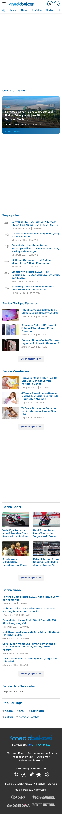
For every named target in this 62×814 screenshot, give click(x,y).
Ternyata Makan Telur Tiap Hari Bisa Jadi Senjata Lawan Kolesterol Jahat (40, 380)
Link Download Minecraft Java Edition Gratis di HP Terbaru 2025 (30, 633)
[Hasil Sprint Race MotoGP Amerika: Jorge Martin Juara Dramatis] (46, 519)
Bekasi (9, 107)
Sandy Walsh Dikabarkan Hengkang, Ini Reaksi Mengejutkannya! (15, 562)
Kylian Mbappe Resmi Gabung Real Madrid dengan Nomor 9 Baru (46, 562)
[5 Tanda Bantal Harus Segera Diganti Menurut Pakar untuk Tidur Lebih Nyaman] (10, 398)
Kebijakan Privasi (22, 756)
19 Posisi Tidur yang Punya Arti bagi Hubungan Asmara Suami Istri (40, 411)
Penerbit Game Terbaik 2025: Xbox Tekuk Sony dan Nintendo (30, 598)
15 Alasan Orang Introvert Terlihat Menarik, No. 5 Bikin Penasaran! (32, 262)
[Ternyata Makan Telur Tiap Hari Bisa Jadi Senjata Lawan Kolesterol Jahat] (10, 382)
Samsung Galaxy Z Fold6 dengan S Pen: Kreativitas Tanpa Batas (33, 288)
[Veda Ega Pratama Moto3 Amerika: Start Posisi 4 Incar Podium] (15, 519)
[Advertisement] (31, 47)
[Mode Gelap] (50, 3)
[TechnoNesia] (43, 797)
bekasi (9, 717)
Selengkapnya (30, 358)
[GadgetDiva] (18, 805)
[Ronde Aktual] (43, 805)
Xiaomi (9, 710)
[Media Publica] (39, 745)
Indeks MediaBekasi (31, 760)
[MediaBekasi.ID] (21, 4)
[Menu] (4, 4)
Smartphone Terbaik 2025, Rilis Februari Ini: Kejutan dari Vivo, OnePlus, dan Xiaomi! (36, 274)
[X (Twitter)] (31, 774)
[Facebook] (23, 774)
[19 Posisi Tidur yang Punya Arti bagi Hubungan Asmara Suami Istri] (10, 413)
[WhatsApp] (46, 774)
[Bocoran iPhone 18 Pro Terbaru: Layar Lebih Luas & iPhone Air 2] (10, 345)
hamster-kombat (29, 717)
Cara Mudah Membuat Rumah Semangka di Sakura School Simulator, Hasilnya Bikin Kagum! (35, 248)
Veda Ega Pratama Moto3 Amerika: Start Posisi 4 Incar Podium (15, 533)
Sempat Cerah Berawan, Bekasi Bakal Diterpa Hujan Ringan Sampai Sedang (29, 115)
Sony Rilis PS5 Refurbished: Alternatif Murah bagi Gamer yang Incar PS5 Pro (35, 223)
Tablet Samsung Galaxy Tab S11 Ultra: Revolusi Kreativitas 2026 (40, 311)
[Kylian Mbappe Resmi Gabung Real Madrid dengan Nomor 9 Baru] (46, 548)
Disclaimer (43, 756)
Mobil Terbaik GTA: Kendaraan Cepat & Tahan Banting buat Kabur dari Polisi (29, 610)
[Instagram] (16, 774)
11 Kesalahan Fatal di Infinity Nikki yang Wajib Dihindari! (35, 235)
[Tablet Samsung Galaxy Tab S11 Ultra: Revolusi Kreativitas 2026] (10, 315)
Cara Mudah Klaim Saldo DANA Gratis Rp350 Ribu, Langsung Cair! (29, 622)
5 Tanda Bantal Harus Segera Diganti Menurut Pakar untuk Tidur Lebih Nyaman (39, 396)
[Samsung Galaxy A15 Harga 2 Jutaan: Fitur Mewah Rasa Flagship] (10, 330)
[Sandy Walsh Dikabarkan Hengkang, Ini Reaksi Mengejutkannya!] (15, 548)
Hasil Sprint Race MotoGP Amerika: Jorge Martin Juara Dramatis (44, 533)
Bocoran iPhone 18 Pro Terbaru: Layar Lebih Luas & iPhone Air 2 (40, 342)
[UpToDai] (18, 797)
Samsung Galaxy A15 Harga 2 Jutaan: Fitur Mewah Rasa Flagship (38, 328)
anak (22, 710)
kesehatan (37, 710)
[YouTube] (38, 774)
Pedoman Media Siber (41, 753)
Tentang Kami (15, 753)
